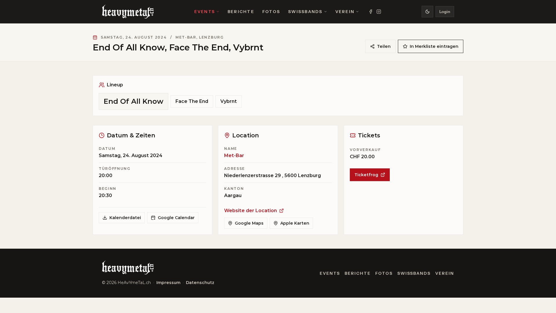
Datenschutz (200, 282)
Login (444, 11)
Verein (344, 11)
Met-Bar (234, 155)
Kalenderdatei (125, 217)
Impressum (168, 282)
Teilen (384, 46)
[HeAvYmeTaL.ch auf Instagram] (378, 11)
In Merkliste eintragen (434, 46)
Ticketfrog (366, 174)
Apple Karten (294, 223)
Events (204, 11)
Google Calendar (176, 217)
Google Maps (249, 223)
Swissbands (305, 11)
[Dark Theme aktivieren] (427, 11)
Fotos (271, 11)
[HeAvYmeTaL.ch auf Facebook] (370, 11)
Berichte (241, 11)
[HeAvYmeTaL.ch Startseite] (128, 12)
